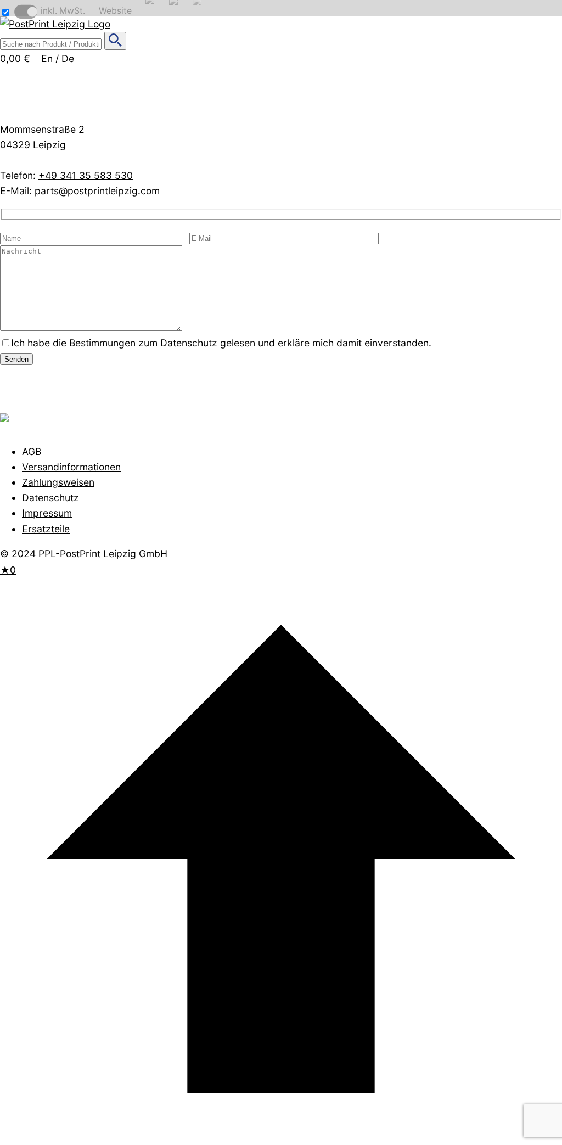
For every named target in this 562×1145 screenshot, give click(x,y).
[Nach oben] (281, 1136)
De (67, 58)
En (47, 58)
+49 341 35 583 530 (85, 175)
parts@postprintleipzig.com (97, 191)
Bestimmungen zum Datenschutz (143, 343)
